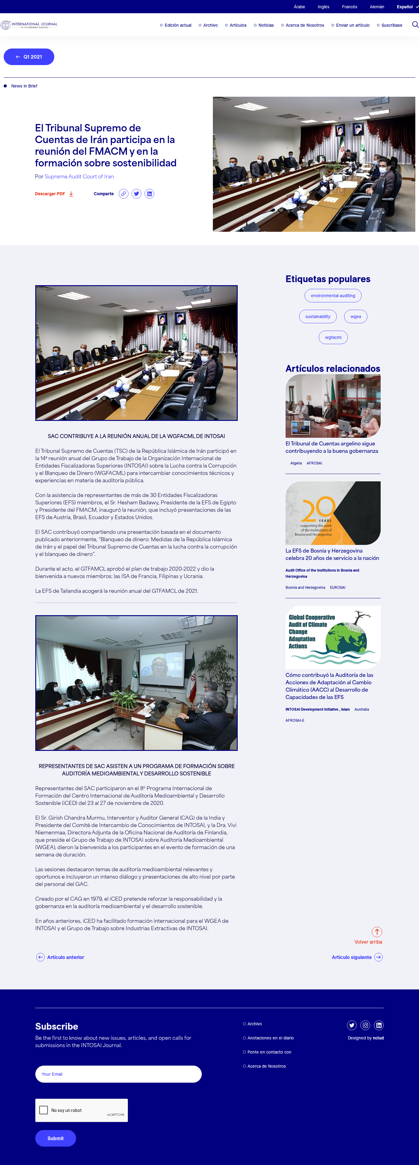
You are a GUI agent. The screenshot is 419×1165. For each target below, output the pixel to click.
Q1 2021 (33, 57)
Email (43, 1058)
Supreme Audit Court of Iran (79, 177)
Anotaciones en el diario (271, 1038)
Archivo (210, 25)
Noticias (266, 25)
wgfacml (333, 337)
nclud (378, 1038)
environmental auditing (333, 295)
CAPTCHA (49, 1092)
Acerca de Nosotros (305, 25)
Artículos (238, 25)
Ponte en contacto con (269, 1052)
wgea (356, 316)
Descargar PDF (50, 193)
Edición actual (178, 25)
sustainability (318, 316)
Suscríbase (392, 25)
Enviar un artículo (353, 25)
